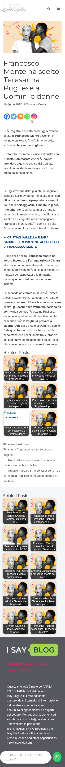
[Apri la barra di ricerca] (49, 8)
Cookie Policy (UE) (19, 670)
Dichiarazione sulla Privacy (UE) (28, 663)
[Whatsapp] (27, 116)
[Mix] (20, 116)
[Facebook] (7, 116)
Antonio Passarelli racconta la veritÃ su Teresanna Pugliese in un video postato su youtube (31, 476)
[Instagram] (34, 116)
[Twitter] (14, 116)
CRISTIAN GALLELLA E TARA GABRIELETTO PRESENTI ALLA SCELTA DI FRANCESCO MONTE (31, 242)
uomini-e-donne (18, 444)
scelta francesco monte (23, 449)
